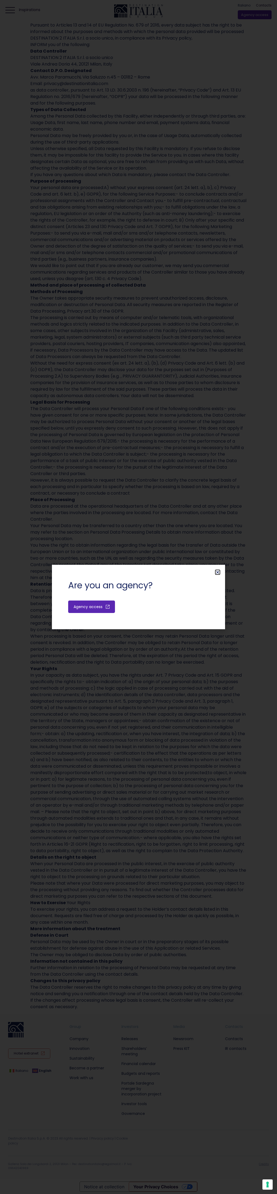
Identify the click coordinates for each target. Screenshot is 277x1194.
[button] (218, 572)
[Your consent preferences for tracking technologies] (267, 1184)
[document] (138, 597)
